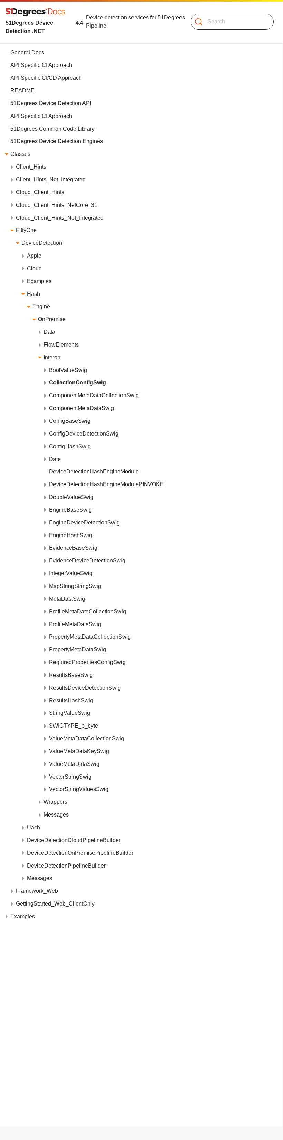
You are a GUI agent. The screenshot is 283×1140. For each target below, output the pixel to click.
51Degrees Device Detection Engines (56, 141)
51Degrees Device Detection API (50, 103)
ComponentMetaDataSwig (81, 408)
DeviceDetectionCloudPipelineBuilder (73, 840)
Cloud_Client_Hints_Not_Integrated (60, 218)
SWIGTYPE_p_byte (73, 726)
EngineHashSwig (70, 535)
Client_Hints (31, 167)
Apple (34, 256)
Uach (33, 827)
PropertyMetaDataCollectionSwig (90, 637)
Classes (20, 154)
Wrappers (55, 802)
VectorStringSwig (70, 777)
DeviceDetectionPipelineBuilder (66, 866)
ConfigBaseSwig (69, 421)
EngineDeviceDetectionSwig (84, 523)
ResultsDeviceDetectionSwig (85, 688)
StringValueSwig (69, 713)
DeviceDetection (41, 243)
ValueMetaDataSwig (74, 764)
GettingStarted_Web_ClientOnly (55, 904)
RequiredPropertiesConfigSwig (87, 662)
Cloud (34, 268)
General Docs (27, 53)
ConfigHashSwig (70, 446)
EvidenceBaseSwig (73, 548)
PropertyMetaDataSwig (77, 649)
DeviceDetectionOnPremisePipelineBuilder (80, 853)
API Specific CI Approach (41, 65)
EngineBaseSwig (70, 510)
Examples (39, 281)
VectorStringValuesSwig (78, 789)
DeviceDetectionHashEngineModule (94, 471)
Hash (33, 294)
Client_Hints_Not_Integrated (51, 179)
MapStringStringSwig (75, 586)
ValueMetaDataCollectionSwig (86, 738)
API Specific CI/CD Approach (46, 78)
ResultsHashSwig (71, 700)
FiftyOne (26, 230)
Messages (56, 815)
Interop (51, 357)
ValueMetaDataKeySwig (79, 751)
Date (55, 459)
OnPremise (52, 319)
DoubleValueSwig (71, 497)
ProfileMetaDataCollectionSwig (87, 611)
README (22, 90)
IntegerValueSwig (70, 573)
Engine (41, 306)
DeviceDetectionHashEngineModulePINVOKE (106, 484)
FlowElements (61, 345)
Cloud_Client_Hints (40, 192)
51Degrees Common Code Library (52, 129)
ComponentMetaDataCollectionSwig (94, 395)
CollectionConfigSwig (77, 383)
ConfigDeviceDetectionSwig (83, 434)
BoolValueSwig (68, 370)
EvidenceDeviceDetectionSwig (87, 560)
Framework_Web (37, 891)
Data (49, 332)
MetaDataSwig (67, 599)
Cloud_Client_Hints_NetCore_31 (56, 205)
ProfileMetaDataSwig (75, 624)
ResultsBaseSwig (71, 675)
